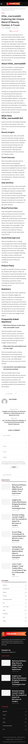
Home (2, 8)
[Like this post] (16, 393)
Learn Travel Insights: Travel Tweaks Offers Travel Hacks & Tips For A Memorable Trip (19, 569)
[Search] (26, 4)
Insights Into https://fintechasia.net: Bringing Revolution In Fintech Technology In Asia (19, 504)
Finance (15, 592)
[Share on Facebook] (18, 393)
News (15, 610)
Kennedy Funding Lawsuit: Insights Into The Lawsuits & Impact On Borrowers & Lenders (19, 520)
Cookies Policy (10, 739)
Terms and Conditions (9, 737)
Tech (15, 617)
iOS (15, 603)
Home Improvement (15, 599)
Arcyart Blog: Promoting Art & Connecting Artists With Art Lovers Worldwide (19, 536)
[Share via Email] (22, 393)
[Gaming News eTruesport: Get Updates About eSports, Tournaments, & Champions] (5, 549)
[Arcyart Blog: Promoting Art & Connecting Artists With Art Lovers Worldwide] (5, 534)
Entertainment (15, 588)
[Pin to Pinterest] (21, 393)
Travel (15, 621)
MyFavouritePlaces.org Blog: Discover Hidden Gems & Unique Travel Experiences (19, 489)
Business (15, 585)
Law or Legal (15, 606)
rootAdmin (8, 27)
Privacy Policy (21, 737)
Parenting (15, 613)
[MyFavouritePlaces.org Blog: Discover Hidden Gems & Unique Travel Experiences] (5, 487)
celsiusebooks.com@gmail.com (8, 652)
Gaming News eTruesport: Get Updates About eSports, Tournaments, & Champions (18, 552)
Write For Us (18, 739)
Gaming (15, 596)
